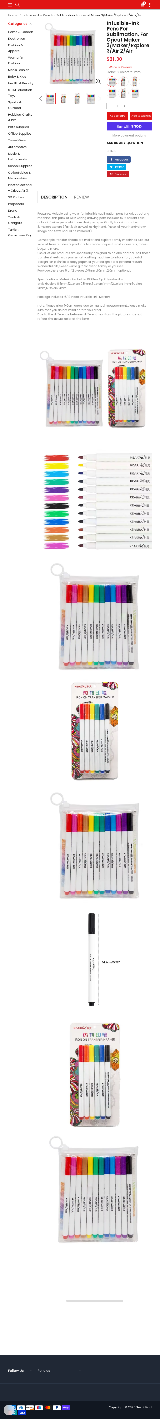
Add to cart (117, 116)
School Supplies (20, 166)
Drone (12, 210)
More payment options (129, 135)
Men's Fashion (18, 70)
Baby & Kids (17, 76)
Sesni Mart (144, 1407)
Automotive (17, 147)
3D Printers (16, 197)
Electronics (16, 38)
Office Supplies (19, 133)
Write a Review (120, 67)
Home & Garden (20, 32)
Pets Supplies (18, 127)
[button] (10, 5)
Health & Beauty (20, 83)
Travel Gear (17, 140)
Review (81, 197)
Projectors (16, 204)
